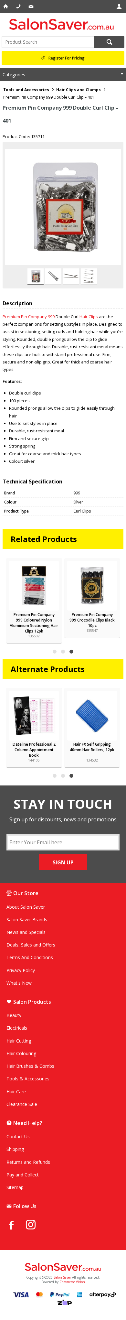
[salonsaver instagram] (35, 1225)
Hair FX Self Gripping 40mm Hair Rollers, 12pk (92, 746)
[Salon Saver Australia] (63, 1267)
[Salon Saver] (63, 24)
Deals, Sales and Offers (30, 945)
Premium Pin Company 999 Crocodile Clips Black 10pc (92, 620)
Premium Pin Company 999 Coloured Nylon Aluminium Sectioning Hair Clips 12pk (34, 623)
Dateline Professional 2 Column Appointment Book (34, 749)
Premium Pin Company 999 (29, 316)
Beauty (13, 1015)
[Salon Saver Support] (31, 6)
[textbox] (48, 42)
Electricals (16, 1028)
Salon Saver (62, 1277)
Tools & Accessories (27, 1079)
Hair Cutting (18, 1041)
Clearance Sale (21, 1104)
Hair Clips (88, 316)
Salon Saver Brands (26, 919)
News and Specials (26, 932)
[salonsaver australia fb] (16, 1225)
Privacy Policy (20, 970)
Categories (14, 74)
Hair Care (16, 1091)
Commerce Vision (72, 1282)
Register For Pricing (66, 58)
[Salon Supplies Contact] (19, 6)
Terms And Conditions (29, 957)
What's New (19, 983)
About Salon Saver (25, 907)
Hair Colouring (21, 1053)
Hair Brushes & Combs (30, 1066)
